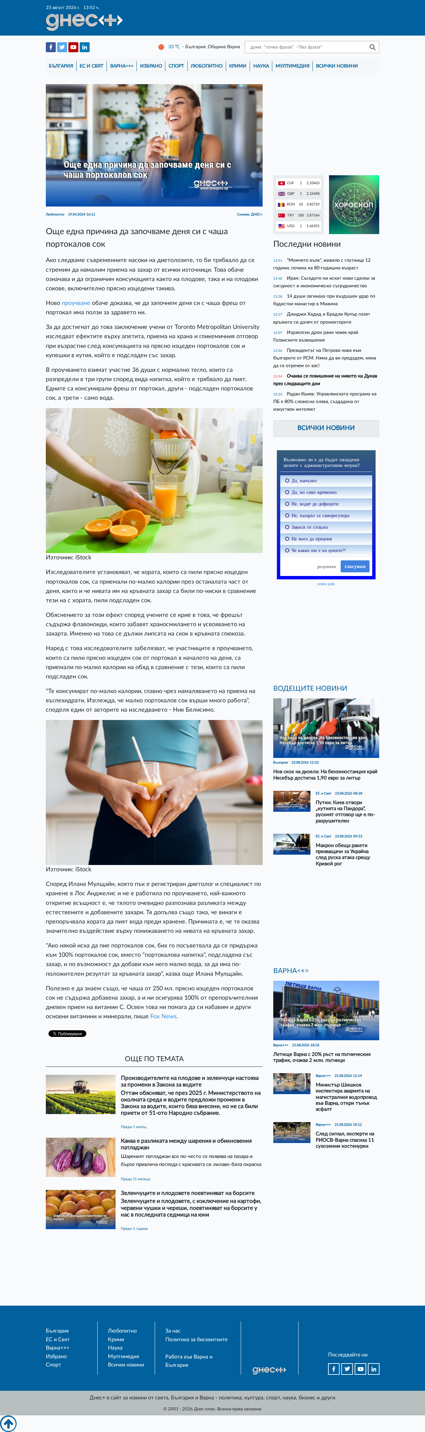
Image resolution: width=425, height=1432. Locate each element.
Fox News (163, 1016)
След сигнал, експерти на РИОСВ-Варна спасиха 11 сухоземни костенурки (345, 1139)
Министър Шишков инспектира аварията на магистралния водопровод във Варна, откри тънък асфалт (346, 1097)
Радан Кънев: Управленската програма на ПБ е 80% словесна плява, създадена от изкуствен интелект (325, 401)
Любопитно (206, 66)
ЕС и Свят (91, 66)
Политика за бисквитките (196, 1339)
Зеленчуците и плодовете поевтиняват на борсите (188, 1193)
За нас (173, 1331)
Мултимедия (292, 66)
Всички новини (337, 66)
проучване (76, 303)
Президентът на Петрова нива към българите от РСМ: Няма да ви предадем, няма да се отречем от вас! (324, 358)
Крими (237, 66)
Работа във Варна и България (188, 1361)
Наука (261, 66)
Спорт (176, 66)
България (61, 66)
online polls (326, 584)
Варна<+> (121, 66)
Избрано (151, 66)
